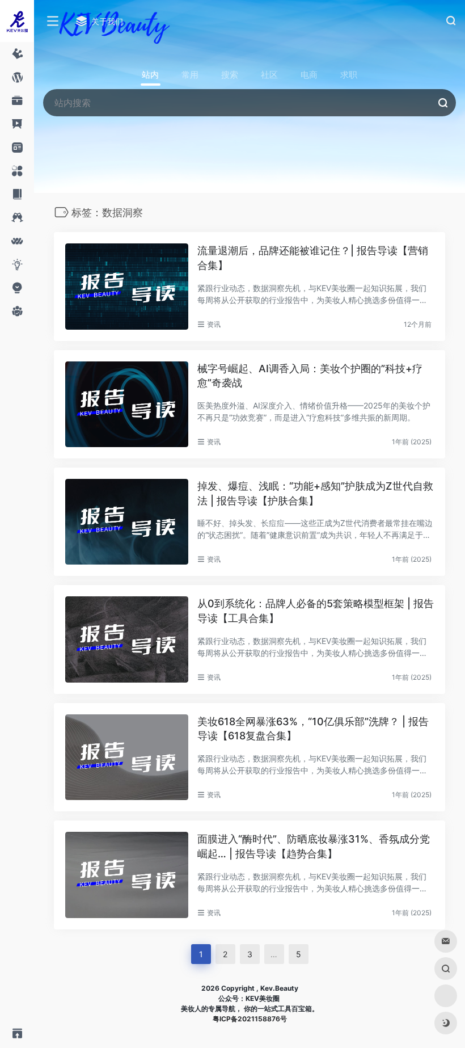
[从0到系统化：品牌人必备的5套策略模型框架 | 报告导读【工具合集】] (126, 639)
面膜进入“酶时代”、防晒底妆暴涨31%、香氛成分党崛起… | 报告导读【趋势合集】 (313, 846)
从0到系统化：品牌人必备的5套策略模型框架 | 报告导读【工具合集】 (315, 610)
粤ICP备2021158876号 (250, 1019)
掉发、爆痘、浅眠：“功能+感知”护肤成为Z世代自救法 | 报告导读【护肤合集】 (315, 493)
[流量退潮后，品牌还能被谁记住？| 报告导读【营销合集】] (126, 286)
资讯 (214, 324)
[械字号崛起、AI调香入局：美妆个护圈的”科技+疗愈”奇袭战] (126, 404)
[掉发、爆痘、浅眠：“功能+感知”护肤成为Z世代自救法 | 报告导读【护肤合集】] (126, 522)
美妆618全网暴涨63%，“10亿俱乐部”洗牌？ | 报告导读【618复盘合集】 (313, 728)
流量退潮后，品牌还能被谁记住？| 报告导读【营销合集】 (312, 258)
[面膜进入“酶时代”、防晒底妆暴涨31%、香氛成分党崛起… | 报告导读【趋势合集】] (126, 874)
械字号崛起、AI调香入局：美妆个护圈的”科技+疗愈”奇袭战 (309, 376)
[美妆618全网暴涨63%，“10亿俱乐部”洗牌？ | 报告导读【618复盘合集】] (126, 757)
